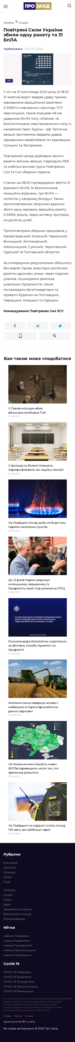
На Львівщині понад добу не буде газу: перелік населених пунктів (37, 525)
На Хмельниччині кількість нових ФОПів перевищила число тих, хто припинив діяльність (33, 768)
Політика (9, 890)
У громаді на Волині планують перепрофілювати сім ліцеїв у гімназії (36, 467)
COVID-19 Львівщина (17, 972)
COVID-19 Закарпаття (17, 977)
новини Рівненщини (17, 955)
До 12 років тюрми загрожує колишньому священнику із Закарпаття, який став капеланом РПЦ (36, 584)
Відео (7, 904)
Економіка (10, 862)
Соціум (8, 895)
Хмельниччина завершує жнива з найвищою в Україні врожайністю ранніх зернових (33, 707)
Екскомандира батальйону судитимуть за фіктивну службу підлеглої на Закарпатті (37, 645)
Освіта (7, 877)
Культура (9, 872)
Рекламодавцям (14, 919)
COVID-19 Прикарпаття (18, 981)
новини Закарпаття (16, 940)
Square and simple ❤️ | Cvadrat (19, 1021)
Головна (7, 1016)
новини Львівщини (16, 936)
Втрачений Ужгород (17, 914)
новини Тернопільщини (19, 950)
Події (6, 882)
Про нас (18, 1016)
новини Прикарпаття (17, 945)
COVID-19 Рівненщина (18, 991)
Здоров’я (9, 867)
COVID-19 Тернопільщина (20, 986)
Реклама (29, 1016)
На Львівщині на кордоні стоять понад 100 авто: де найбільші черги (36, 827)
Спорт (7, 899)
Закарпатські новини (17, 909)
